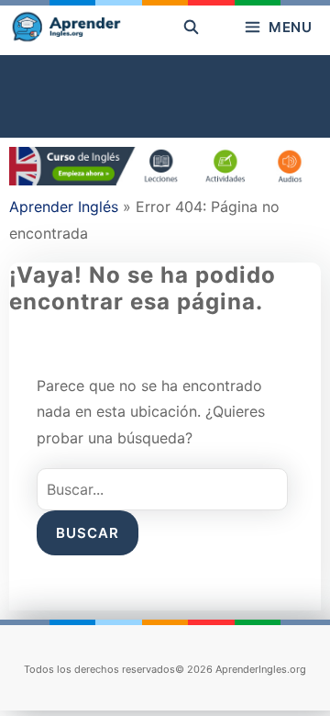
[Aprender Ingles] (65, 27)
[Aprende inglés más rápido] (165, 180)
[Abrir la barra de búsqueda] (191, 27)
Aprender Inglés (63, 206)
